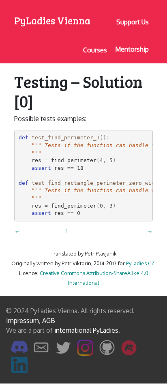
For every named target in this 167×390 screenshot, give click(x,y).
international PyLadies (86, 330)
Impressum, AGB (30, 320)
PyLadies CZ (140, 263)
